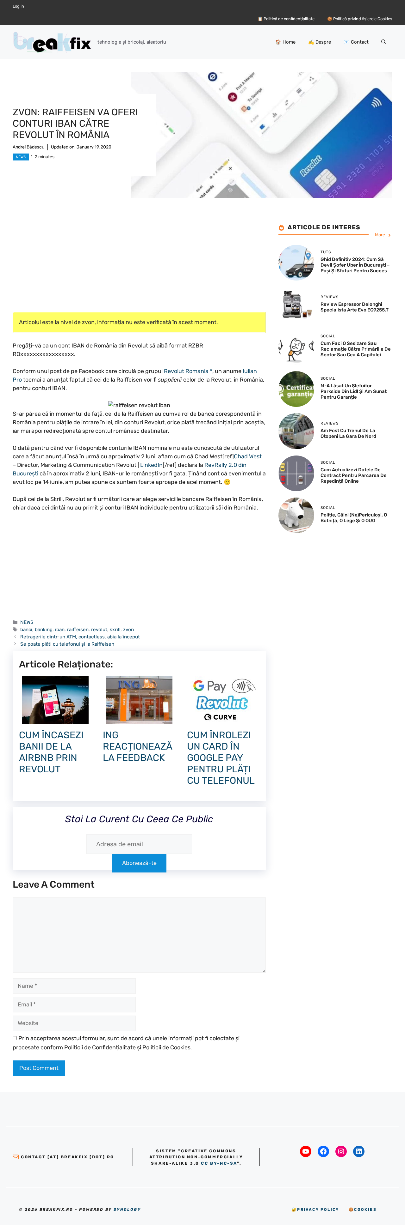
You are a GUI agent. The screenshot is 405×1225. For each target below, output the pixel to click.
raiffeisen (78, 629)
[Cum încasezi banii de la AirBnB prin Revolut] (55, 719)
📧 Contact (356, 42)
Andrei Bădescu (28, 147)
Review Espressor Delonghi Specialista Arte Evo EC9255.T (355, 307)
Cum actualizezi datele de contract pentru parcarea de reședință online (354, 475)
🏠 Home (285, 42)
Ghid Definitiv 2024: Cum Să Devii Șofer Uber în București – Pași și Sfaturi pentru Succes (355, 265)
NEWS (21, 157)
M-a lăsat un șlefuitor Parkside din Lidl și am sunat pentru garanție (354, 391)
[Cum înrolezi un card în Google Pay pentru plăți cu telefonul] (223, 719)
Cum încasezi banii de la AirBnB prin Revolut (51, 752)
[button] (383, 42)
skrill (115, 629)
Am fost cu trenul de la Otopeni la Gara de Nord (348, 433)
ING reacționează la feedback (137, 746)
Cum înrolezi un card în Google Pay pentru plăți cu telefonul (221, 757)
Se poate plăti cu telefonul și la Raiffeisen (67, 644)
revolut (99, 629)
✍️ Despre (319, 42)
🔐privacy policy (315, 1209)
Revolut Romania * (188, 371)
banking (44, 629)
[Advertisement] (139, 267)
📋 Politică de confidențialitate (286, 18)
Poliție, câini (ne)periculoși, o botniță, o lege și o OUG (354, 517)
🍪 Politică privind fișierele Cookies (359, 18)
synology (127, 1209)
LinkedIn (151, 465)
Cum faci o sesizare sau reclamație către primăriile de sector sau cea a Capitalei (356, 349)
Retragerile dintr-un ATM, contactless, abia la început (80, 637)
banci (26, 629)
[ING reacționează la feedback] (139, 719)
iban (60, 629)
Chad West (248, 456)
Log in (18, 6)
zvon (128, 629)
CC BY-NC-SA (219, 1163)
